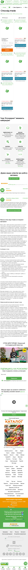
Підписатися (14, 378)
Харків (21, 451)
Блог (8, 481)
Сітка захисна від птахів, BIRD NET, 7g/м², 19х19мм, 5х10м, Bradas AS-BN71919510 (7, 73)
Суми (6, 461)
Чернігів (21, 461)
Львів (17, 455)
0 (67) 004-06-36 (17, 514)
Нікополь (8, 459)
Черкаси (6, 455)
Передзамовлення (8, 493)
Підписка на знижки (17, 485)
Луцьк (14, 457)
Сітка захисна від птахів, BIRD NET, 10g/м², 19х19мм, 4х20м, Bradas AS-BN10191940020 (20, 73)
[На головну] (2, 1)
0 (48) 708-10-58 (8, 514)
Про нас (13, 481)
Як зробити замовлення (20, 534)
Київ (16, 451)
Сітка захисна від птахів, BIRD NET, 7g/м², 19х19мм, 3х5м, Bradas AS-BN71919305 (7, 103)
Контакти (19, 481)
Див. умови (20, 150)
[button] (26, 406)
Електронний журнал (7, 534)
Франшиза (5, 532)
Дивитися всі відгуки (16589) (14, 210)
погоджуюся (7, 380)
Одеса (7, 453)
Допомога (20, 489)
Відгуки (22, 483)
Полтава (15, 459)
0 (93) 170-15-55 (17, 512)
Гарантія (6, 483)
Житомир (14, 463)
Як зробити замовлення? (14, 491)
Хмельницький (13, 461)
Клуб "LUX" (8, 485)
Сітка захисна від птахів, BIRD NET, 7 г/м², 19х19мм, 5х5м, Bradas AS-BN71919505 (20, 40)
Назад (4, 7)
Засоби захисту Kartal (10, 489)
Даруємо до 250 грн (14, 487)
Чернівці (14, 472)
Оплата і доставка (14, 483)
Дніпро (13, 453)
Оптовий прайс (11, 495)
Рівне (20, 459)
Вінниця (22, 455)
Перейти (7, 50)
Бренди (18, 495)
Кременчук (8, 474)
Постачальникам (19, 493)
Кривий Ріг (8, 457)
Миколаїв (20, 457)
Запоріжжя (19, 453)
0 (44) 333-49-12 (9, 512)
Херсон (11, 455)
